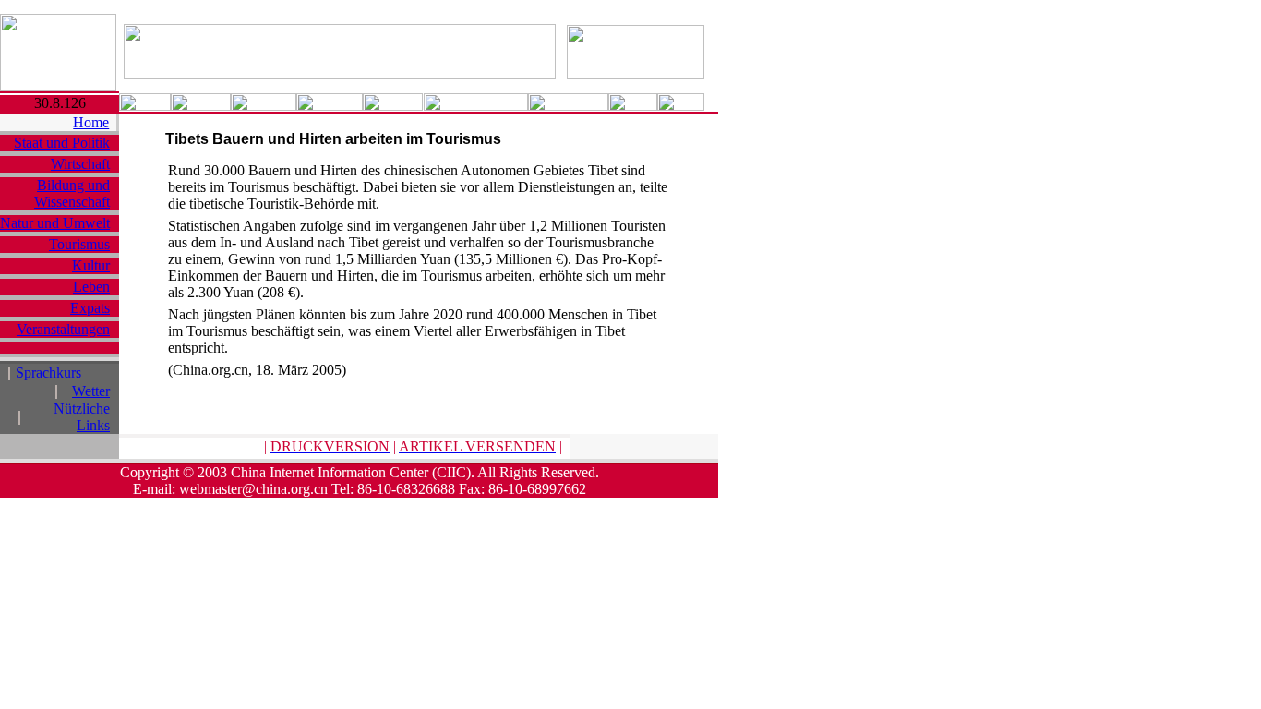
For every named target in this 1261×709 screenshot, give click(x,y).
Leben (91, 286)
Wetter (91, 391)
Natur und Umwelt (55, 223)
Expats (90, 308)
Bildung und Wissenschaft (72, 193)
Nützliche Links (82, 417)
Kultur (91, 265)
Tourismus (79, 244)
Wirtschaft (80, 164)
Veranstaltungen (63, 329)
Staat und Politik (62, 142)
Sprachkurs (48, 372)
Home (91, 122)
